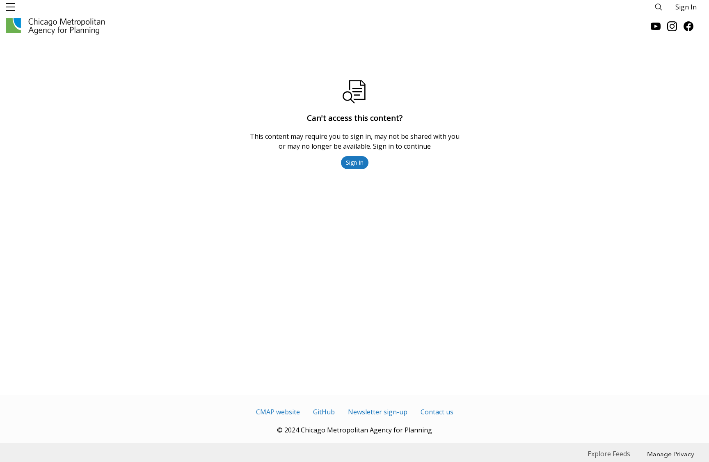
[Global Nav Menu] (10, 7)
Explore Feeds (609, 453)
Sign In (686, 6)
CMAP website (278, 411)
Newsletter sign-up (377, 411)
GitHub (324, 411)
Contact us (437, 411)
